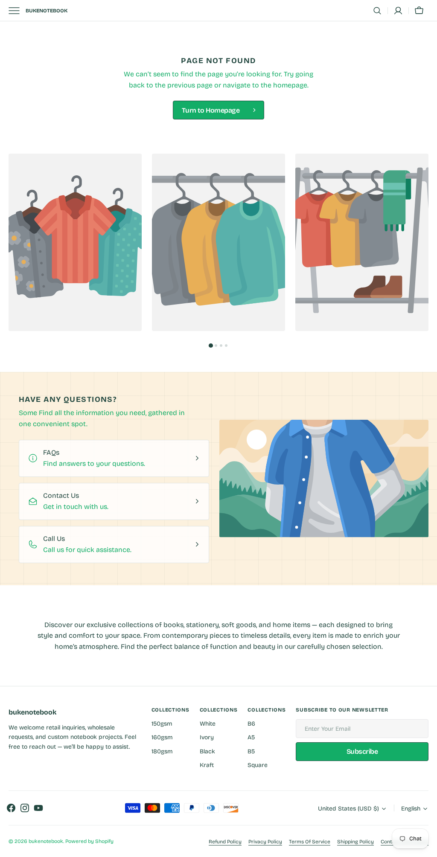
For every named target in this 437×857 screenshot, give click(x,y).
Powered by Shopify (89, 841)
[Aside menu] (17, 10)
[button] (377, 10)
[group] (75, 242)
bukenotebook (46, 841)
